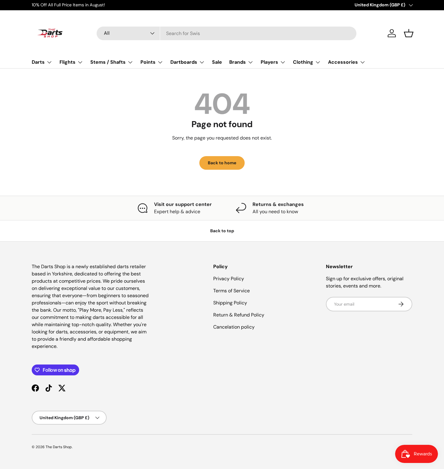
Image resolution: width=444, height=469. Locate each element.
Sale (217, 62)
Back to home (222, 162)
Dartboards (183, 62)
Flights (68, 62)
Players (269, 62)
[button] (408, 33)
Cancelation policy (234, 327)
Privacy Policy (228, 278)
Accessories (343, 62)
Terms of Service (231, 291)
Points (148, 62)
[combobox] (226, 33)
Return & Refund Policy (238, 315)
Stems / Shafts (108, 62)
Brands (237, 62)
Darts (38, 62)
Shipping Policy (230, 303)
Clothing (303, 62)
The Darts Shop (59, 447)
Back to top (222, 230)
